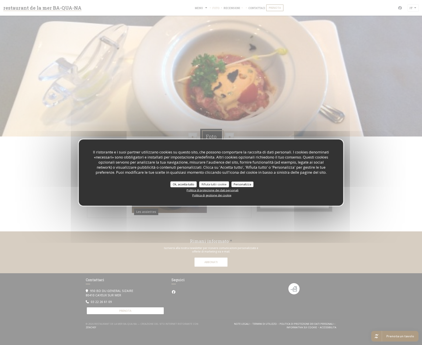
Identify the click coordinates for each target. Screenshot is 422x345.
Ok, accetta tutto (183, 184)
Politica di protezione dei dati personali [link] (212, 190)
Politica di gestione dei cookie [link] (211, 195)
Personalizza (242, 184)
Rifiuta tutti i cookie (214, 184)
